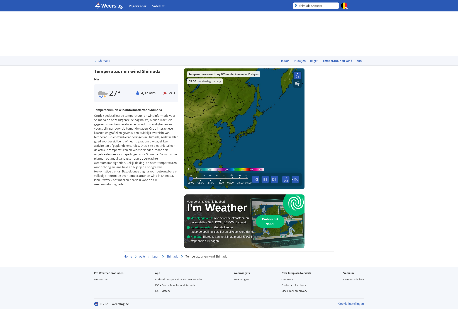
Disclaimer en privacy (294, 291)
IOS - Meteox (162, 291)
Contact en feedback (293, 285)
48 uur (284, 61)
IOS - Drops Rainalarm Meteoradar (176, 285)
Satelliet (158, 6)
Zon (359, 61)
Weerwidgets (241, 279)
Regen (314, 61)
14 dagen (299, 61)
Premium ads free (353, 279)
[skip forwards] (274, 179)
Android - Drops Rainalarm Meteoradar (178, 279)
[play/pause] (265, 179)
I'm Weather (101, 279)
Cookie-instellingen (351, 304)
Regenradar (138, 6)
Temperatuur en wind (337, 61)
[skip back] (255, 179)
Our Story (287, 279)
